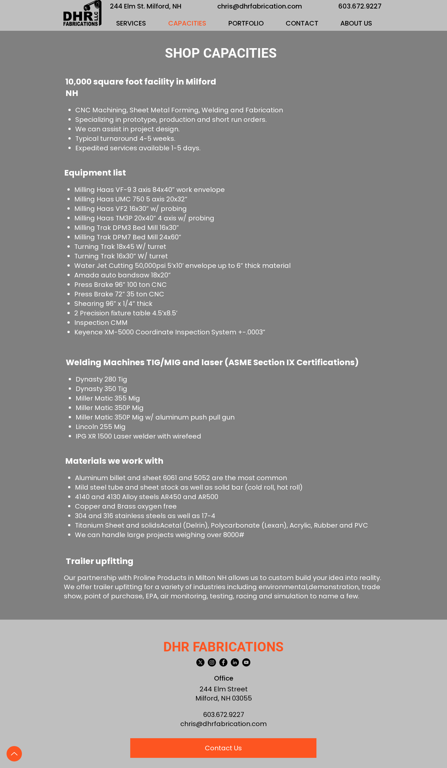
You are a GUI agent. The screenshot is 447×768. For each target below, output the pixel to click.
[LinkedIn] (235, 662)
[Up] (14, 753)
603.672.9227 (360, 6)
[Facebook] (223, 662)
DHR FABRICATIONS (223, 647)
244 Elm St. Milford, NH (146, 6)
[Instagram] (212, 662)
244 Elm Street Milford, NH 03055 (223, 693)
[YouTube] (246, 662)
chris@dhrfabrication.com (259, 6)
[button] (131, 23)
